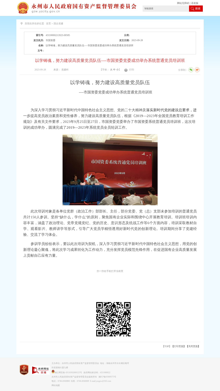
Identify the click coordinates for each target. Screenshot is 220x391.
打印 (131, 69)
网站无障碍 (183, 3)
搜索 (198, 8)
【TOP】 (166, 346)
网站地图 (56, 385)
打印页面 (178, 346)
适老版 (194, 3)
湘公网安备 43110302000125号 (68, 372)
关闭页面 (193, 346)
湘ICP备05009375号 (107, 377)
